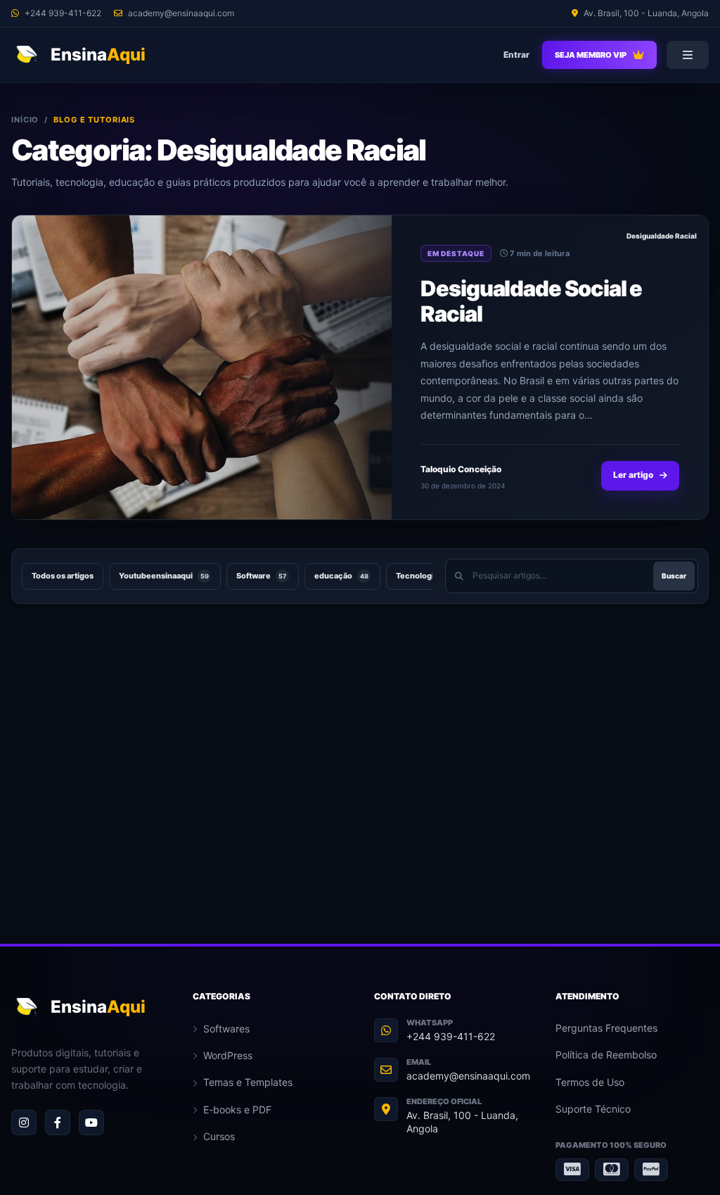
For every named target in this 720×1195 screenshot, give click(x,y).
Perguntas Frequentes (606, 1028)
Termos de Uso (589, 1082)
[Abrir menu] (688, 55)
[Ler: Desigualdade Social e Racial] (202, 367)
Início (25, 120)
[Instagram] (24, 1122)
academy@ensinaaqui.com (468, 1076)
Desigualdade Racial (661, 236)
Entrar (516, 54)
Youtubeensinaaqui (164, 576)
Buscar (674, 575)
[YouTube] (91, 1122)
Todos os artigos (63, 576)
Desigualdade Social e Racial (531, 301)
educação (341, 576)
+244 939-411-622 (450, 1036)
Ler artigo (633, 474)
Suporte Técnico (593, 1109)
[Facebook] (57, 1122)
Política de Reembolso (606, 1055)
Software (261, 576)
